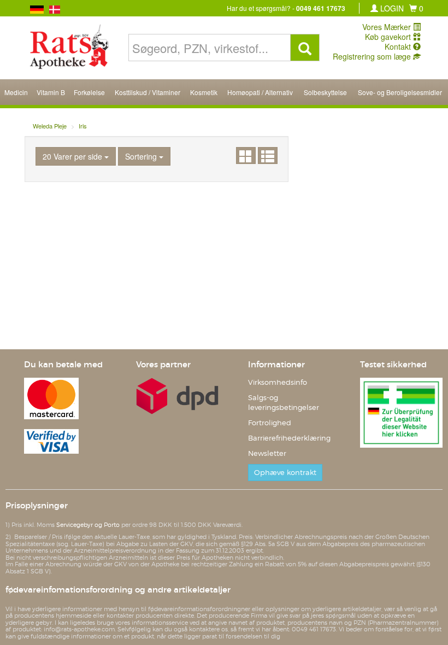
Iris (83, 125)
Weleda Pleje (50, 125)
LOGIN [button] (391, 8)
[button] (416, 8)
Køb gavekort (389, 36)
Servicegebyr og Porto (88, 525)
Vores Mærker (387, 26)
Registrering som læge (373, 56)
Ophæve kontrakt (285, 472)
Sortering (142, 156)
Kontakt (399, 46)
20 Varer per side (73, 156)
